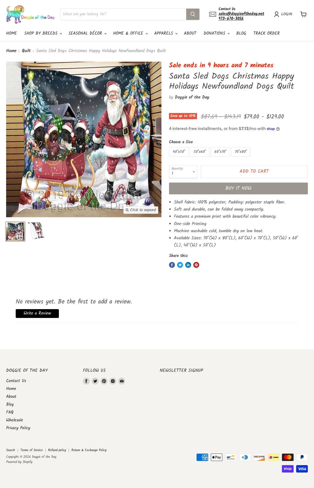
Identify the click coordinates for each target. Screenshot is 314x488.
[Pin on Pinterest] (196, 265)
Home (11, 33)
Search (10, 450)
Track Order (266, 33)
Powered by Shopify (19, 462)
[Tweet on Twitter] (180, 265)
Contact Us (16, 381)
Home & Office (129, 33)
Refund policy (57, 450)
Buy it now (238, 188)
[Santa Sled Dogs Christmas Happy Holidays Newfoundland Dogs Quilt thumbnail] (15, 231)
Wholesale (14, 420)
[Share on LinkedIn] (188, 265)
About (190, 33)
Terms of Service (31, 450)
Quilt (26, 51)
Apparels (164, 33)
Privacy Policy (18, 428)
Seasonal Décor (86, 33)
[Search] (192, 14)
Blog (241, 33)
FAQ (9, 412)
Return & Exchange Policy (88, 450)
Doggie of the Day (192, 97)
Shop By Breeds (41, 33)
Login (286, 14)
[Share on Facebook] (172, 265)
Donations (215, 33)
